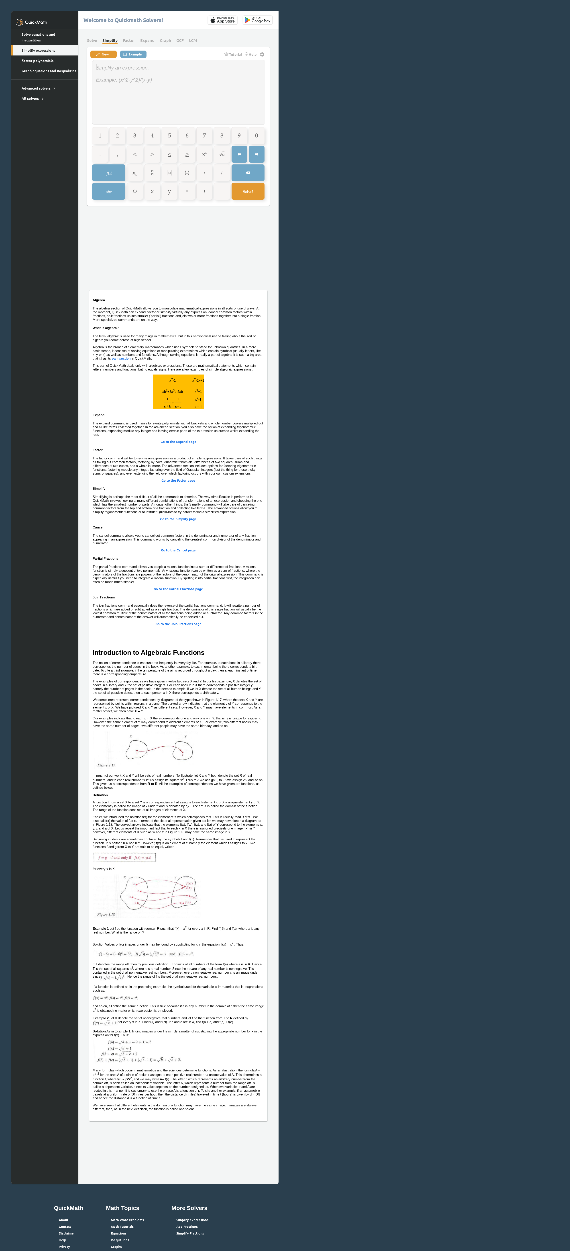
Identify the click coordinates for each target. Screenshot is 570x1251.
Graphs (116, 1247)
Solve (92, 40)
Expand (147, 40)
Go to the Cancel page (178, 550)
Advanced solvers (36, 88)
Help (62, 1240)
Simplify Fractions (190, 1233)
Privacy (64, 1247)
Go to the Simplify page (178, 519)
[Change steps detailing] (262, 54)
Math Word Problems (127, 1220)
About (63, 1220)
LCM (193, 40)
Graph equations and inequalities (49, 71)
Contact (65, 1226)
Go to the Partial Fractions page (178, 589)
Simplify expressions (38, 50)
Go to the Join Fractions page (178, 624)
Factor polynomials (37, 61)
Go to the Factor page (178, 480)
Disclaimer (67, 1233)
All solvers (30, 98)
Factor (129, 40)
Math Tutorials (122, 1226)
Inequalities (120, 1240)
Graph (165, 40)
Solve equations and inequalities (38, 37)
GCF (180, 40)
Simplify (110, 40)
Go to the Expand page (178, 442)
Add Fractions (187, 1226)
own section (121, 358)
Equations (118, 1233)
